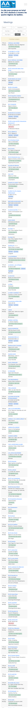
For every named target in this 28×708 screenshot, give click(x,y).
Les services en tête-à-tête (14, 301)
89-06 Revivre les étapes (14, 112)
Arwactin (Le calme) (13, 182)
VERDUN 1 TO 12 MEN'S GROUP (16, 418)
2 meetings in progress (14, 39)
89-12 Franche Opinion (13, 655)
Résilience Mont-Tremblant (14, 345)
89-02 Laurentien (12, 602)
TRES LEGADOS (12, 388)
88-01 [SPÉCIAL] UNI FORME (15, 60)
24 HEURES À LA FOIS (13, 51)
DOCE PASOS (11, 220)
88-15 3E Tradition (12, 524)
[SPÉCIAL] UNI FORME (13, 43)
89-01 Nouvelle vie (12, 575)
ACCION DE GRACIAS (13, 165)
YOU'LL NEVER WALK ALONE (15, 444)
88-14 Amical (11, 515)
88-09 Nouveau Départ (14, 486)
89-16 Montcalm (12, 691)
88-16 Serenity (11, 541)
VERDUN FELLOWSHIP (13, 427)
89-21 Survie (11, 148)
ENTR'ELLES (11, 245)
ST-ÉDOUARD (11, 371)
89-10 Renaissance (12, 647)
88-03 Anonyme (12, 461)
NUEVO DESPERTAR (13, 328)
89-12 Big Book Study (13, 140)
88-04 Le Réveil (12, 469)
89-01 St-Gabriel (12, 585)
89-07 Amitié (11, 638)
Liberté (10, 309)
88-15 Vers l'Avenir (12, 533)
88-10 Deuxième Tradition (14, 95)
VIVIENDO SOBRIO (12, 435)
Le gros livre (11, 275)
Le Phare (10, 284)
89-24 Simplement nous (14, 157)
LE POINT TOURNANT (13, 292)
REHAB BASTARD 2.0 (13, 337)
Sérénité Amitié (12, 354)
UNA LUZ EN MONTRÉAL (14, 408)
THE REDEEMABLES (13, 379)
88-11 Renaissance (12, 507)
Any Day (7, 31)
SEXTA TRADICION (12, 362)
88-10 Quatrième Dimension (15, 499)
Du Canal (10, 228)
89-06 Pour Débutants (13, 628)
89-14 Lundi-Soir (12, 674)
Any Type (7, 34)
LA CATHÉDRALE (12, 256)
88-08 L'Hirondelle (12, 87)
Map (23, 34)
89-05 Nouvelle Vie (13, 611)
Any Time (20, 31)
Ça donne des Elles (13, 209)
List (17, 34)
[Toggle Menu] (25, 4)
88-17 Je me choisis (13, 558)
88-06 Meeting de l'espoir (14, 78)
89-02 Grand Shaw (13, 594)
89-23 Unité (11, 699)
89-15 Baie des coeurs (13, 682)
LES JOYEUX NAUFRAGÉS (14, 453)
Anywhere (20, 27)
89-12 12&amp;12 (12, 131)
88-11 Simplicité (12, 104)
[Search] (12, 27)
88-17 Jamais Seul (12, 550)
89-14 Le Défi (11, 665)
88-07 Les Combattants (14, 478)
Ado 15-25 (10, 174)
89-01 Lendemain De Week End (16, 567)
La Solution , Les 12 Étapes (14, 265)
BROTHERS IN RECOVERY (14, 201)
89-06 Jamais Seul (12, 619)
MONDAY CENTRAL (13, 320)
